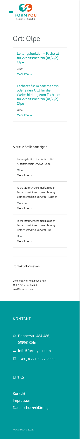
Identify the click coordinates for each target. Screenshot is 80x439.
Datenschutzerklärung (31, 407)
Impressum (22, 400)
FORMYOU (19, 429)
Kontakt (19, 393)
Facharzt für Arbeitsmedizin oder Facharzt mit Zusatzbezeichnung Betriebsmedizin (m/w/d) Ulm (36, 225)
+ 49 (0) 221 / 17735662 (36, 358)
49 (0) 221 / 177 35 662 (25, 285)
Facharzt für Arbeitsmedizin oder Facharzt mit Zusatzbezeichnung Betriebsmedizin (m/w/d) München (37, 192)
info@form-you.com (23, 289)
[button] (11, 12)
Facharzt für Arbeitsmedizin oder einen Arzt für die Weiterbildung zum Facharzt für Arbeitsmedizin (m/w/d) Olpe (38, 95)
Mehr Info (23, 73)
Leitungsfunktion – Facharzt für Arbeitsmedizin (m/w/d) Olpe (38, 58)
